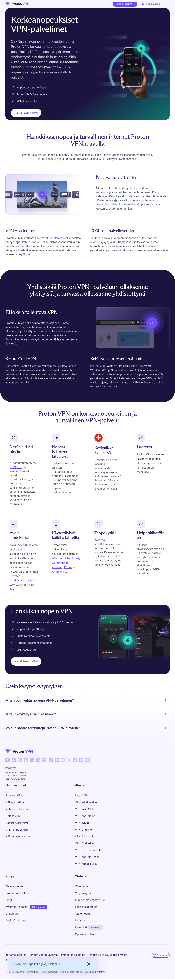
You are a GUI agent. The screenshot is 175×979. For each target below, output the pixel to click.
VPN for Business (16, 829)
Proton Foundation (17, 893)
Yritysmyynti (83, 893)
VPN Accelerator (52, 238)
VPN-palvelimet (15, 802)
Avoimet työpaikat (16, 906)
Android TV (59, 571)
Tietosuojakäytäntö (14, 972)
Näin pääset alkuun (17, 836)
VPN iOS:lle (82, 822)
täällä (55, 339)
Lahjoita (80, 920)
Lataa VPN (82, 795)
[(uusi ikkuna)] (7, 760)
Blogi (8, 900)
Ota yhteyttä (83, 913)
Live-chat (81, 927)
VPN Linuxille (83, 829)
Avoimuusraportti (50, 972)
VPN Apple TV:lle (86, 863)
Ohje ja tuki (82, 886)
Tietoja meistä (14, 886)
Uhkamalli (11, 913)
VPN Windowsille (86, 802)
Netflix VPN (12, 816)
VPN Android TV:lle (87, 857)
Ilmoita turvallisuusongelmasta (108, 954)
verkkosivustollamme (23, 580)
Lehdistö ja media (86, 906)
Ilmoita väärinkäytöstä (44, 954)
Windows (58, 558)
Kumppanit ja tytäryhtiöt (90, 900)
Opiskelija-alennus (87, 934)
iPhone (68, 567)
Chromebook (60, 562)
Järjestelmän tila (15, 954)
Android (57, 567)
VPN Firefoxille (84, 843)
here (57, 964)
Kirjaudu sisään (151, 4)
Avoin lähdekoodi (16, 920)
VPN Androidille (85, 816)
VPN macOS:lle (84, 809)
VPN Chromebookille (88, 850)
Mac (68, 558)
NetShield (16, 467)
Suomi (160, 955)
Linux (75, 558)
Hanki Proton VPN (125, 4)
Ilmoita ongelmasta (73, 954)
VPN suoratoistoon (17, 809)
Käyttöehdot (33, 972)
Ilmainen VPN (14, 795)
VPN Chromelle (85, 836)
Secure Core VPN (16, 822)
